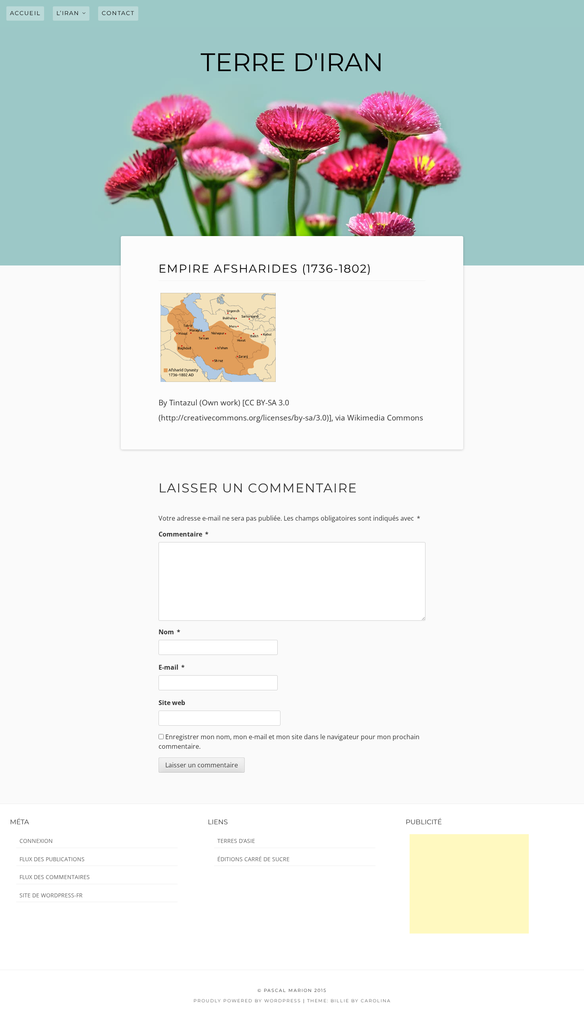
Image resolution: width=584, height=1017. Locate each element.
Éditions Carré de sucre (253, 859)
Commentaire (184, 534)
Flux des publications (52, 859)
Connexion (36, 841)
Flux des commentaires (54, 877)
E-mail (172, 667)
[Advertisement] (469, 884)
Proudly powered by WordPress (247, 1000)
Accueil (25, 13)
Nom (169, 632)
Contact (118, 13)
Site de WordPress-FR (51, 895)
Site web (172, 702)
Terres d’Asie (236, 841)
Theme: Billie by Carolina (349, 1000)
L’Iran (67, 13)
